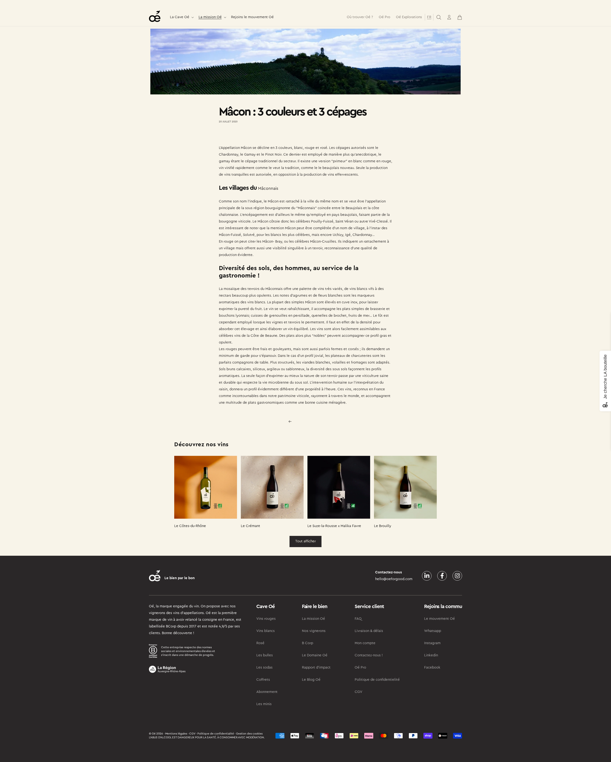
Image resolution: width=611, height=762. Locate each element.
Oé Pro (360, 667)
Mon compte (365, 643)
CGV (358, 692)
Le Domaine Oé (314, 655)
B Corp (307, 643)
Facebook (432, 667)
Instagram (432, 643)
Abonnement (267, 692)
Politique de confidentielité (377, 679)
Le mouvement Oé (439, 618)
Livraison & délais (369, 631)
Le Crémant (250, 526)
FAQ (358, 618)
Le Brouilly (382, 526)
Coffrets (263, 679)
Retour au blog (308, 421)
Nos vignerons (314, 631)
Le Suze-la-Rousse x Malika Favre (334, 526)
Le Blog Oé (311, 679)
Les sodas (264, 667)
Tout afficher (305, 541)
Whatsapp (432, 631)
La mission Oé (210, 17)
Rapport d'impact (316, 667)
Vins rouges (266, 618)
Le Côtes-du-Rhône (190, 526)
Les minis (264, 704)
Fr (429, 17)
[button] (181, 17)
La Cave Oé (179, 17)
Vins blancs (265, 631)
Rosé (260, 643)
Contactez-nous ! (369, 655)
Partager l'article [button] (236, 135)
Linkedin (431, 655)
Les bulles (264, 655)
